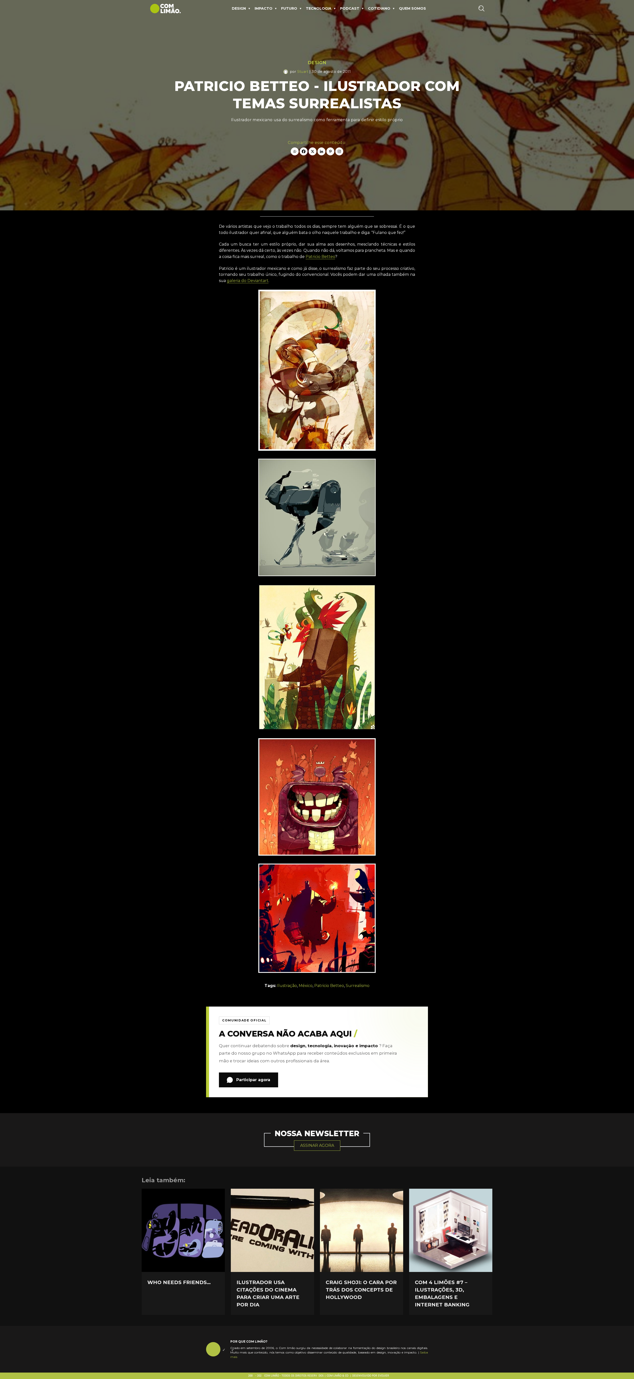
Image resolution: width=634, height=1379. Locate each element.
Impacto (263, 8)
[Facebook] (304, 151)
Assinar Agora (317, 1145)
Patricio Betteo (320, 256)
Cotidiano (379, 8)
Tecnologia (318, 8)
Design (239, 8)
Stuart (302, 71)
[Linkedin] (321, 151)
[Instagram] (339, 151)
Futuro (289, 8)
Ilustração (287, 985)
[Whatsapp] (295, 151)
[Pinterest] (330, 151)
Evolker (383, 1375)
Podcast (349, 8)
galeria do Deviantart (247, 280)
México (306, 985)
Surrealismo (358, 985)
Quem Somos (412, 8)
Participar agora (253, 1079)
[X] (313, 151)
